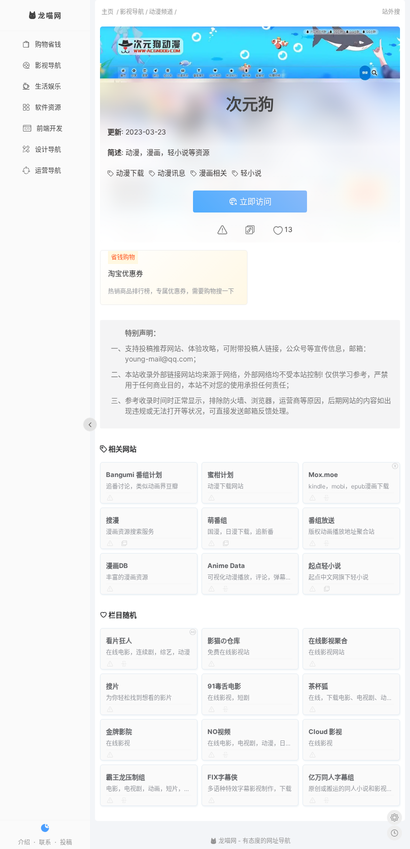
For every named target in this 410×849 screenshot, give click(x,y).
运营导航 (48, 170)
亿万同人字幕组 (331, 777)
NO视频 (219, 732)
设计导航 (48, 149)
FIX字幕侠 (223, 777)
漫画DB (117, 566)
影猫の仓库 (224, 640)
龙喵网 (226, 840)
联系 (45, 842)
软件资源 (48, 107)
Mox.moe (323, 474)
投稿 (66, 842)
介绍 (24, 842)
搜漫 (112, 520)
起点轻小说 (324, 566)
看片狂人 (119, 640)
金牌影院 (119, 732)
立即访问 (254, 201)
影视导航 (48, 65)
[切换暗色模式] (45, 828)
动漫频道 (161, 12)
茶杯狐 (318, 686)
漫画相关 (213, 172)
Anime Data (226, 566)
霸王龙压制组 (125, 777)
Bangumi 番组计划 (134, 474)
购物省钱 (48, 44)
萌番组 (217, 520)
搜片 (112, 686)
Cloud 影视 (325, 732)
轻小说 (251, 172)
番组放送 (321, 520)
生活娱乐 (48, 86)
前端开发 (49, 128)
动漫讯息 (172, 172)
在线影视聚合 (328, 640)
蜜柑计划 (221, 474)
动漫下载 (130, 172)
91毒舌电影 (224, 686)
